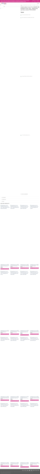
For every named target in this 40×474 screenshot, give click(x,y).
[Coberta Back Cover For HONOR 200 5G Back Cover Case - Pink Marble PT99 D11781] (5, 300)
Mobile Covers (34, 0)
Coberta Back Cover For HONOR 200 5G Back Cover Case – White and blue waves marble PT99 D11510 (14, 397)
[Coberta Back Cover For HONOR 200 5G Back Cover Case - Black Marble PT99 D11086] (34, 234)
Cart (32, 1)
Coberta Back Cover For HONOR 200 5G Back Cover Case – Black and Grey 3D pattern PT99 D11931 (24, 265)
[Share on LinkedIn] (27, 194)
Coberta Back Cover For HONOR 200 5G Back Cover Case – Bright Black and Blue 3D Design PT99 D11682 (24, 463)
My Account (38, 1)
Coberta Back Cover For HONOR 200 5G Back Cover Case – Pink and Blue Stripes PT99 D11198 (34, 463)
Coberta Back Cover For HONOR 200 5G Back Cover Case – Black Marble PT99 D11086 (34, 265)
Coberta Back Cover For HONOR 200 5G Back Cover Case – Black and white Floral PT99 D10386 (14, 463)
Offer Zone (38, 0)
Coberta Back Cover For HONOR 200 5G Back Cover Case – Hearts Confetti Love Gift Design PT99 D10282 (5, 265)
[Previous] (5, 14)
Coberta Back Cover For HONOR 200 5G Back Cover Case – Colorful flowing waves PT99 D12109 (14, 265)
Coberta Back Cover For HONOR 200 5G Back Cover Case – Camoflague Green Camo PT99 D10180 (24, 397)
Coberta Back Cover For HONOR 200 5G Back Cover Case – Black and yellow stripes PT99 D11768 (5, 397)
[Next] (18, 14)
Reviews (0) (4, 199)
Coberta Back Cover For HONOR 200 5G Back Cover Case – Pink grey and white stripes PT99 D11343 (34, 331)
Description (4, 197)
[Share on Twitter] (22, 194)
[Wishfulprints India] (4, 3)
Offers (3, 201)
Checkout (35, 1)
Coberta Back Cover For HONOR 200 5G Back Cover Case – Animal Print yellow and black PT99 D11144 (34, 397)
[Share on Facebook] (21, 194)
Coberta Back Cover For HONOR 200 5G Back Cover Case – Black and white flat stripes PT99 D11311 (5, 463)
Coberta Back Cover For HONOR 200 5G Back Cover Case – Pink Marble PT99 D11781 (5, 331)
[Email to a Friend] (24, 194)
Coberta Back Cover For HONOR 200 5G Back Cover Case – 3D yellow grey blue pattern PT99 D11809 (24, 331)
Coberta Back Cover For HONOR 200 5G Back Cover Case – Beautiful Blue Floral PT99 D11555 (15, 331)
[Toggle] (1, 197)
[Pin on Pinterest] (25, 194)
